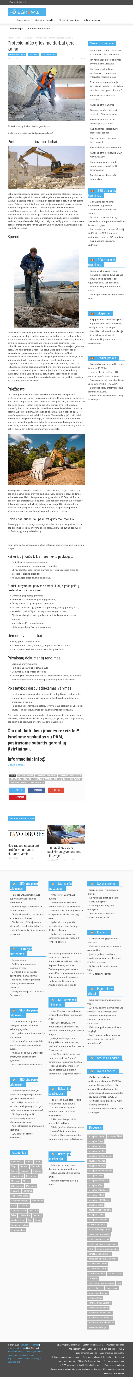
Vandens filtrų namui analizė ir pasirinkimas (104, 341)
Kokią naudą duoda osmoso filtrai (102, 968)
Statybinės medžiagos (60, 886)
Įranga (38, 1220)
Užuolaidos (25, 1215)
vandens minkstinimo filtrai (101, 1322)
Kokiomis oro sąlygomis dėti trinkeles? (102, 940)
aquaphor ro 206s (97, 1166)
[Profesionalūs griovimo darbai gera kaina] (46, 92)
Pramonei (27, 1191)
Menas (26, 1181)
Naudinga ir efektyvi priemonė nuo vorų (106, 296)
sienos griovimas (18, 783)
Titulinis (11, 38)
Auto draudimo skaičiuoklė (112, 1353)
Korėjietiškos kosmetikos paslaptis (102, 97)
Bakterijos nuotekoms (21, 951)
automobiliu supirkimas (99, 1229)
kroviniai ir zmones (27, 1355)
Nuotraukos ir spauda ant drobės (102, 211)
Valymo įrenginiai (92, 20)
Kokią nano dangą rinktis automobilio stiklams (62, 1121)
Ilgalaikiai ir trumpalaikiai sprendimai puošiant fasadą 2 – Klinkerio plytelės (64, 938)
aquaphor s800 (96, 1185)
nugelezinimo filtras (98, 1263)
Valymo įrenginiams (115, 1345)
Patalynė (15, 1191)
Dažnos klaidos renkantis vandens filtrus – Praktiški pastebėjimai (62, 1111)
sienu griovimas (36, 783)
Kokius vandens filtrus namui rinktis (64, 1175)
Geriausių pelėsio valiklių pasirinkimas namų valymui (23, 973)
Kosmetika (31, 1176)
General (23, 1166)
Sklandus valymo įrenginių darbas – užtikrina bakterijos (62, 1167)
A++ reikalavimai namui (102, 335)
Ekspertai (104, 313)
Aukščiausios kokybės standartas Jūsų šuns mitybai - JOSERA (106, 382)
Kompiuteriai (17, 1176)
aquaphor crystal (96, 1136)
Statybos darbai (49, 54)
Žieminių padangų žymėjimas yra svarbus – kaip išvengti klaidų (105, 1009)
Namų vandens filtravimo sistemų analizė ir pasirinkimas (64, 904)
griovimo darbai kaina (46, 776)
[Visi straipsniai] (11, 20)
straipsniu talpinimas (98, 1293)
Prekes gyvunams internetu (63, 1369)
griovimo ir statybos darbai (47, 779)
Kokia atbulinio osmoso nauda (105, 147)
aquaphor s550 (96, 1175)
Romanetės (37, 1200)
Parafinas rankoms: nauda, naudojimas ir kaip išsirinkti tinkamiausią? (104, 166)
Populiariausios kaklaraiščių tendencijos (104, 177)
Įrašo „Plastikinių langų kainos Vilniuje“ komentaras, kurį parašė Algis (65, 1015)
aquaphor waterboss (98, 1219)
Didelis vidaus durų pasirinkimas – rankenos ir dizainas (27, 916)
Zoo (29, 1220)
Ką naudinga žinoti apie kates (104, 897)
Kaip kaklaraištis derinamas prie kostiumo (27, 1128)
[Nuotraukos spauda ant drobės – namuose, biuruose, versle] (26, 833)
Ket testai (107, 1357)
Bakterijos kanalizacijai (59, 1091)
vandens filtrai (95, 1298)
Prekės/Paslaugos (25, 38)
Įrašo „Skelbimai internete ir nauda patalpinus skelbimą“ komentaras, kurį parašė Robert (64, 1069)
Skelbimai (33, 54)
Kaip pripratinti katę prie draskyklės (100, 907)
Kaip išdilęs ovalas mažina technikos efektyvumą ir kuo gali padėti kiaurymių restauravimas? (26, 1106)
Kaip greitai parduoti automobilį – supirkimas (27, 1035)
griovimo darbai (25, 776)
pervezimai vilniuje (16, 1352)
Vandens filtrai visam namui (104, 271)
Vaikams (38, 1215)
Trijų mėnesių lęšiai (91, 1357)
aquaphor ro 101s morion (100, 1156)
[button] (122, 20)
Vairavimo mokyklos (45, 20)
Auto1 (121, 1349)
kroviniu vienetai (24, 1358)
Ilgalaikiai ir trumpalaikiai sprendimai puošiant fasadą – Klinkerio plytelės (63, 926)
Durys (14, 1166)
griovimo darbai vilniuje (70, 776)
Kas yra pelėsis (19, 960)
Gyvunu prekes (107, 358)
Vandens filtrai (17, 1220)
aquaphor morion (96, 1146)
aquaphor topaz (96, 1205)
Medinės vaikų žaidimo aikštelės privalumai (27, 932)
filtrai (91, 1249)
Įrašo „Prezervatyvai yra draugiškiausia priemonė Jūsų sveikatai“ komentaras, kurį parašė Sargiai (66, 1028)
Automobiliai (17, 1161)
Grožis (14, 1171)
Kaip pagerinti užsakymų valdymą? (101, 243)
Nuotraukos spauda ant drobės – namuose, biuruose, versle (23, 850)
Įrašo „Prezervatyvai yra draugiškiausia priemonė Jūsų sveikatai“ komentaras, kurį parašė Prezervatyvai (66, 1044)
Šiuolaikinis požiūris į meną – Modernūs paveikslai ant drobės (26, 924)
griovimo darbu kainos (21, 779)
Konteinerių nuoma (66, 1361)
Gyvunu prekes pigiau (114, 1365)
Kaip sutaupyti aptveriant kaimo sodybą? (104, 1029)
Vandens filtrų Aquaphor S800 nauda (104, 288)
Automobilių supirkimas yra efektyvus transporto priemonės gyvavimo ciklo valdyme (26, 1094)
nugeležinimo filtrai (97, 1268)
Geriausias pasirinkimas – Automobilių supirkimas (102, 203)
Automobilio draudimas (38, 28)
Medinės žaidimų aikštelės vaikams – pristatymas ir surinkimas (101, 1019)
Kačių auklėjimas (98, 901)
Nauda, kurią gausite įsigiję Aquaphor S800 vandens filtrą (103, 280)
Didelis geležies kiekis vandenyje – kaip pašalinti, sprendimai (66, 1129)
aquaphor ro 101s (97, 1151)
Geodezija (35, 1166)
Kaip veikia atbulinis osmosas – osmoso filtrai (104, 948)
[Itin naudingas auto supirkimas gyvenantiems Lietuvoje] (66, 834)
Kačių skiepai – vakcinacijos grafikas (102, 892)
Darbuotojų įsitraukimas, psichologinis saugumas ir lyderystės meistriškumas (103, 73)
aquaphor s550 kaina (98, 1180)
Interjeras (25, 1171)
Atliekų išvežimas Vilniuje (89, 1361)
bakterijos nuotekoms (99, 1239)
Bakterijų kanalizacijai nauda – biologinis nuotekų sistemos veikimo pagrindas (26, 1025)
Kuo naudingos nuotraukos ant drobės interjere (26, 908)
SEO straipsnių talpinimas (102, 193)
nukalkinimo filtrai (97, 1273)
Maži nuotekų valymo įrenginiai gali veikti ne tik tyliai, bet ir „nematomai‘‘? (104, 1039)
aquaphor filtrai (115, 1136)
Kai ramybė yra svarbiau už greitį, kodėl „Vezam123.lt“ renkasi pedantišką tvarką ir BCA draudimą (106, 233)
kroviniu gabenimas (34, 1352)
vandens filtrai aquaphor (100, 1303)
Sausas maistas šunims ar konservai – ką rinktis (101, 915)
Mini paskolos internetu (113, 1369)
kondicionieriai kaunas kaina (66, 1357)
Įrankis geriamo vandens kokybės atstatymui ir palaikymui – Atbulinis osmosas (104, 958)
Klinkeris (102, 932)
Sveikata (33, 1210)
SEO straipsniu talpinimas (24, 886)
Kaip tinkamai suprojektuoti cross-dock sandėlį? (104, 130)
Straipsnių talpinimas (69, 20)
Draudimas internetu (30, 1345)
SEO (13, 1205)
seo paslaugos (95, 1288)
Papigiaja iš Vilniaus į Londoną (82, 1349)
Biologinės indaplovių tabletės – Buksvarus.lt (27, 993)
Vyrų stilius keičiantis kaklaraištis (21, 1135)
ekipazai (11, 1358)
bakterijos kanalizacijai (99, 1234)
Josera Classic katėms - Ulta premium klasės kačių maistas (103, 374)
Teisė (13, 1215)
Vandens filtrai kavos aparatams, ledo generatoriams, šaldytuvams (66, 1137)
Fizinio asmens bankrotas (86, 1353)
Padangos (31, 1186)
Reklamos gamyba (20, 1200)
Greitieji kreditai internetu (90, 1365)
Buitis (38, 1161)
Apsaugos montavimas (114, 1361)
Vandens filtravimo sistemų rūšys (63, 1182)
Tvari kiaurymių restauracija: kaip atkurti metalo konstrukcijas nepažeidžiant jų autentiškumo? (106, 86)
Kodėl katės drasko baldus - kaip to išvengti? (105, 397)
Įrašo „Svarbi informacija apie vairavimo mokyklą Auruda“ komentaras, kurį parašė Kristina (65, 1058)
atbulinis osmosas (97, 1224)
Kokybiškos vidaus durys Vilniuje (106, 275)
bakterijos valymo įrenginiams (103, 1244)
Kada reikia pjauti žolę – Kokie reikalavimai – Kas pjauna (64, 1101)
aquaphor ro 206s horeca (100, 1170)
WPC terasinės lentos (100, 973)
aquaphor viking (96, 1214)
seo (119, 1283)
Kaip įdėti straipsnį (17, 2)
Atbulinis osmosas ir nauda (62, 985)
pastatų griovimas (71, 779)
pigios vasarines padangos (101, 1283)
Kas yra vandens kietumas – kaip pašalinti (104, 140)
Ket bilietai (119, 1357)
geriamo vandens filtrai (107, 1249)
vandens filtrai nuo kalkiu (100, 1312)
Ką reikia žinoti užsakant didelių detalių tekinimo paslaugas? (105, 325)
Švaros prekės (18, 1230)
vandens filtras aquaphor (100, 1317)
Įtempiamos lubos (19, 1225)
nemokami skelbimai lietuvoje (102, 1259)
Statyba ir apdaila (108, 1058)
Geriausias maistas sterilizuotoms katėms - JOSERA (106, 366)
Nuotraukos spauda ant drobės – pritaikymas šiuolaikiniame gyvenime (27, 1056)
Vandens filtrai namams (102, 104)
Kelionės (37, 1171)
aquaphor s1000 (96, 1195)
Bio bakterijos (16, 28)
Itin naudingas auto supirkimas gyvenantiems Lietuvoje (64, 852)
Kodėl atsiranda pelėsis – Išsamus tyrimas (23, 966)
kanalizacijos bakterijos (100, 1254)
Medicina (15, 1181)
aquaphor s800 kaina (98, 1190)
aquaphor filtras (96, 1141)
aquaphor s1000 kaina (99, 1200)
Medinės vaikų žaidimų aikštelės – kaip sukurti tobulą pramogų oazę (65, 914)
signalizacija (111, 1288)
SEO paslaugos (69, 1365)
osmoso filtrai (115, 1273)
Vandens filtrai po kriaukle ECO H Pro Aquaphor (106, 154)
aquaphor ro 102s (97, 1161)
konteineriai (13, 1355)
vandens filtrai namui (98, 1308)
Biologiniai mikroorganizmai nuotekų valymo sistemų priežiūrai (25, 983)
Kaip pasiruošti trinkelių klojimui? (106, 319)
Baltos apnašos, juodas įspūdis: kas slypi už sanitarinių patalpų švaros (27, 1045)
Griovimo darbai (16, 764)
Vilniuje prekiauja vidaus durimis (61, 896)
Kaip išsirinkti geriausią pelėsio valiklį (104, 1002)
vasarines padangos (98, 1327)
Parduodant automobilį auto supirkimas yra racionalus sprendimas (25, 898)
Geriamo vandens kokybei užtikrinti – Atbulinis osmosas (104, 112)
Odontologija (17, 1186)
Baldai (29, 1161)
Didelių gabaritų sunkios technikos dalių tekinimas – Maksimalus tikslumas (23, 1118)
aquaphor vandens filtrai (100, 1210)
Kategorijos (22, 21)
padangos (93, 1278)
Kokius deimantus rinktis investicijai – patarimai (102, 121)
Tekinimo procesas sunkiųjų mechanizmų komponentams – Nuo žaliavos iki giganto (106, 221)
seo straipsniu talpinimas (89, 1369)
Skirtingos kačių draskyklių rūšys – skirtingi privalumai (106, 389)
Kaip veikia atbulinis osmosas (27, 1064)
